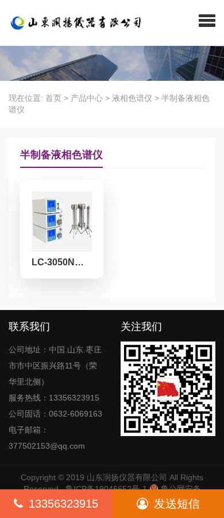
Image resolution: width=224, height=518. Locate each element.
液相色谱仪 (132, 98)
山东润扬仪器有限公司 (127, 477)
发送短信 (177, 503)
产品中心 (87, 98)
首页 (53, 98)
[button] (207, 20)
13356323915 (63, 503)
